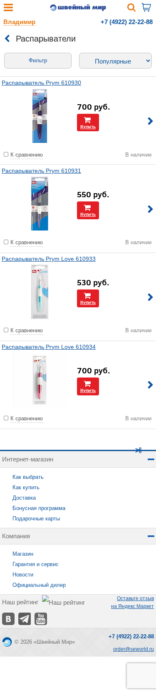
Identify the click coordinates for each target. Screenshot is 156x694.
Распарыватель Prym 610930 (41, 82)
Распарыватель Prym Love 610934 (49, 346)
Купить (88, 126)
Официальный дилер (39, 585)
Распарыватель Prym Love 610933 (49, 258)
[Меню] (8, 9)
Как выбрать (28, 477)
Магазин (22, 554)
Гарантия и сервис (35, 564)
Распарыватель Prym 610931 (41, 170)
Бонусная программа (38, 508)
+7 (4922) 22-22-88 (127, 21)
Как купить (26, 487)
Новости (22, 574)
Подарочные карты (36, 518)
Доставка (24, 498)
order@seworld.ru (133, 649)
